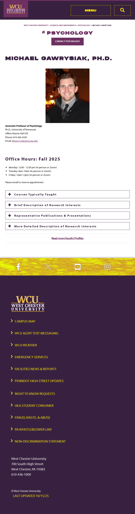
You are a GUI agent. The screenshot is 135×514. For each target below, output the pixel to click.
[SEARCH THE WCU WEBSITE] (122, 10)
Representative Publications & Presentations (52, 215)
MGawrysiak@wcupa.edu (25, 140)
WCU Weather (26, 345)
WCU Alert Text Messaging (36, 333)
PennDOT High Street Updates (39, 381)
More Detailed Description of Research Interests (55, 226)
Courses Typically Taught (35, 194)
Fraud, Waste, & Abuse (32, 417)
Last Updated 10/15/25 (31, 495)
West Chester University (36, 25)
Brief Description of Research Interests (47, 205)
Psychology (84, 25)
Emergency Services (31, 357)
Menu (91, 10)
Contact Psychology (67, 41)
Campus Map (25, 321)
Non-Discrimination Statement (40, 441)
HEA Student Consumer (34, 405)
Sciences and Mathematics (63, 25)
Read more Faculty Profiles (67, 238)
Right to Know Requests (35, 393)
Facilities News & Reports (35, 369)
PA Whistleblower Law (33, 429)
